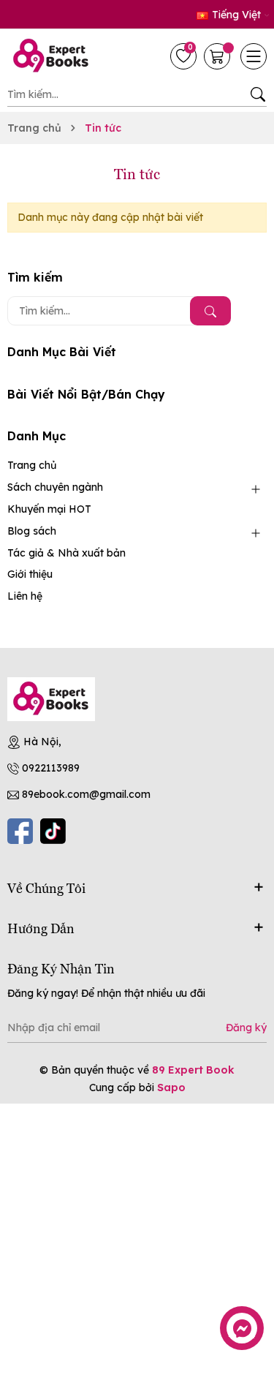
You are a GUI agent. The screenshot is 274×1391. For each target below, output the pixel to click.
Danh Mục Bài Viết (61, 351)
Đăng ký (246, 1027)
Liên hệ (24, 596)
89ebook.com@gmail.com (86, 794)
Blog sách (31, 531)
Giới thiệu (30, 574)
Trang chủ (31, 465)
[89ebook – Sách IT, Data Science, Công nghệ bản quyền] (54, 56)
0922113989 (51, 767)
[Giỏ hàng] (218, 56)
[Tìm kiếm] (257, 94)
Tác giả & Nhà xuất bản (66, 552)
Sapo (171, 1087)
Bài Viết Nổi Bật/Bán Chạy (86, 394)
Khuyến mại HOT (49, 509)
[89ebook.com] (51, 699)
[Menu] (253, 56)
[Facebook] (20, 831)
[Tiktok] (53, 831)
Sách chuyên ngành (55, 487)
